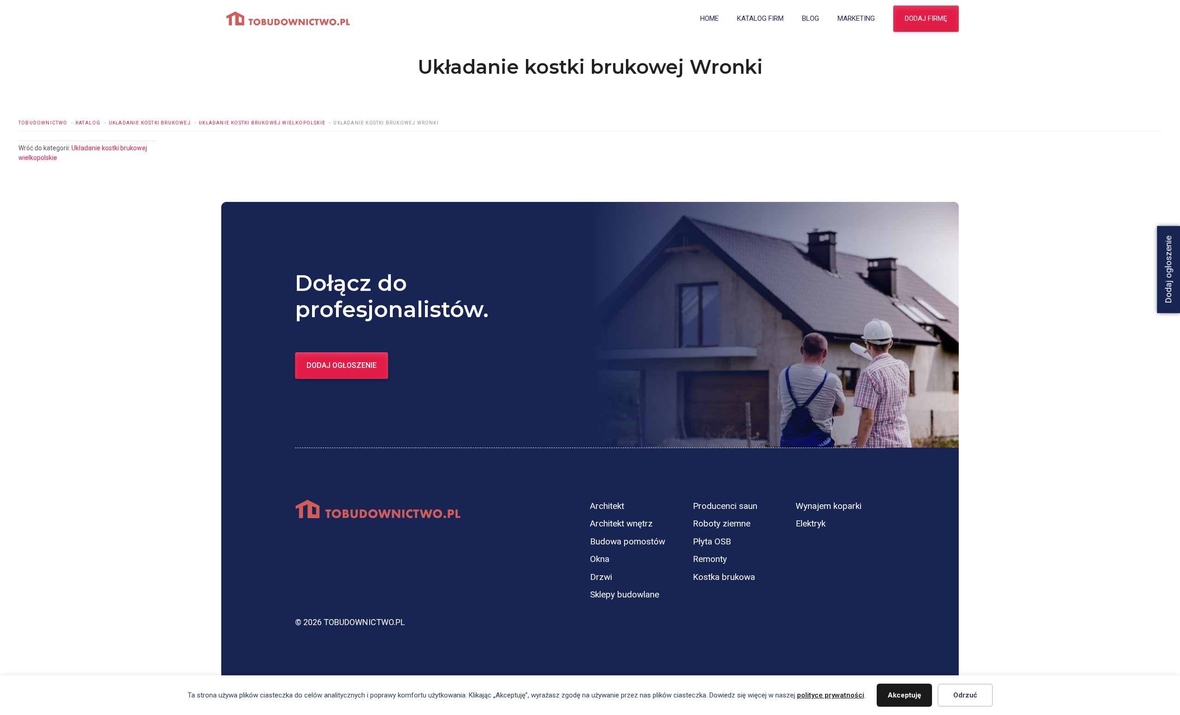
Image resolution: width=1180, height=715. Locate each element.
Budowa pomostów (627, 541)
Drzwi (601, 577)
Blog (810, 18)
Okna (599, 559)
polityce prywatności (830, 695)
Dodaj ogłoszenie (342, 365)
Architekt (607, 506)
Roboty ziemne (721, 523)
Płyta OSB (712, 541)
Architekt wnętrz (621, 523)
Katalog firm (760, 18)
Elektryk (811, 523)
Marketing (856, 18)
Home (709, 18)
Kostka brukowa (724, 577)
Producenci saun (725, 506)
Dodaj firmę (926, 18)
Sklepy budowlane (624, 594)
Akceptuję (904, 695)
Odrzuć (965, 695)
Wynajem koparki (828, 506)
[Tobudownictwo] (288, 18)
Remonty (710, 559)
